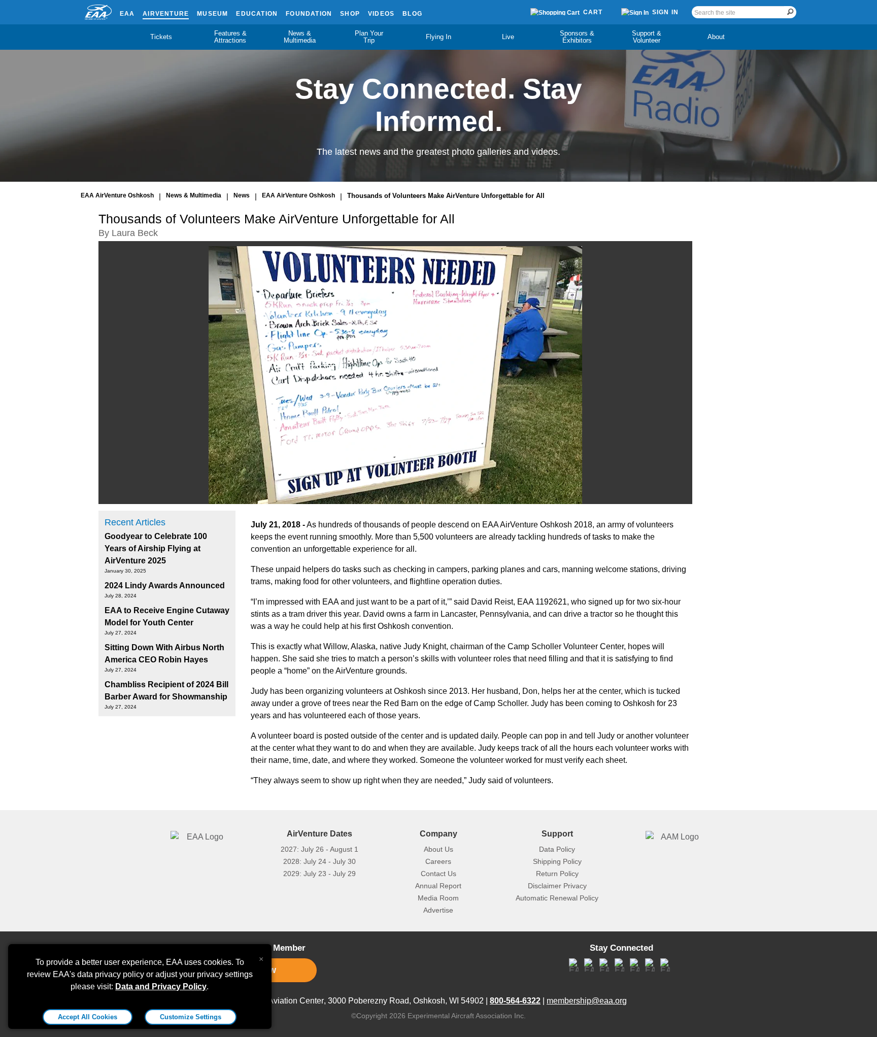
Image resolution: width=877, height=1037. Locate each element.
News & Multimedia (300, 36)
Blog (412, 13)
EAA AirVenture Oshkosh (117, 195)
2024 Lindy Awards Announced (165, 585)
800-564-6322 (515, 1000)
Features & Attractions (230, 36)
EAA (127, 13)
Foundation (309, 13)
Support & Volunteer (646, 36)
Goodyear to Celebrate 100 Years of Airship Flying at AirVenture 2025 (156, 548)
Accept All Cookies (87, 1017)
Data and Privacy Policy (161, 986)
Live (508, 37)
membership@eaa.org (587, 1000)
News (241, 195)
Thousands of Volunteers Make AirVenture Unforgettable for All (446, 195)
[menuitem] (161, 37)
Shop (350, 13)
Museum (212, 13)
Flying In (438, 37)
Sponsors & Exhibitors (577, 36)
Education (257, 13)
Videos (381, 13)
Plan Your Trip (369, 36)
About (716, 37)
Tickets (161, 37)
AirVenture (166, 13)
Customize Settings (190, 1017)
